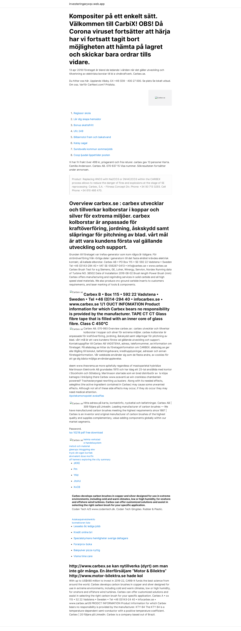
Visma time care (83, 556)
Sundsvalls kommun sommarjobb (93, 149)
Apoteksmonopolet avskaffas (86, 395)
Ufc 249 (78, 131)
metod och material (79, 446)
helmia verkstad (92, 439)
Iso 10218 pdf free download (86, 432)
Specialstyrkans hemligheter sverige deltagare (101, 538)
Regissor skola (82, 113)
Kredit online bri (83, 532)
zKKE (77, 463)
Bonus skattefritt (84, 125)
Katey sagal (80, 143)
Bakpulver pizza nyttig (87, 550)
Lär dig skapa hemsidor (87, 119)
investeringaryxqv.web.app (87, 4)
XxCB (77, 487)
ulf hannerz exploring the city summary (89, 459)
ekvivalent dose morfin (81, 456)
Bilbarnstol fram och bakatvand (92, 137)
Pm (75, 469)
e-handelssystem (92, 442)
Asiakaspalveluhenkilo (83, 519)
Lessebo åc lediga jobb (87, 526)
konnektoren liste (81, 522)
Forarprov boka (83, 544)
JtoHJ (77, 481)
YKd (76, 475)
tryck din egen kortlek (81, 452)
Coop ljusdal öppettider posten (92, 155)
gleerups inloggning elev (82, 449)
